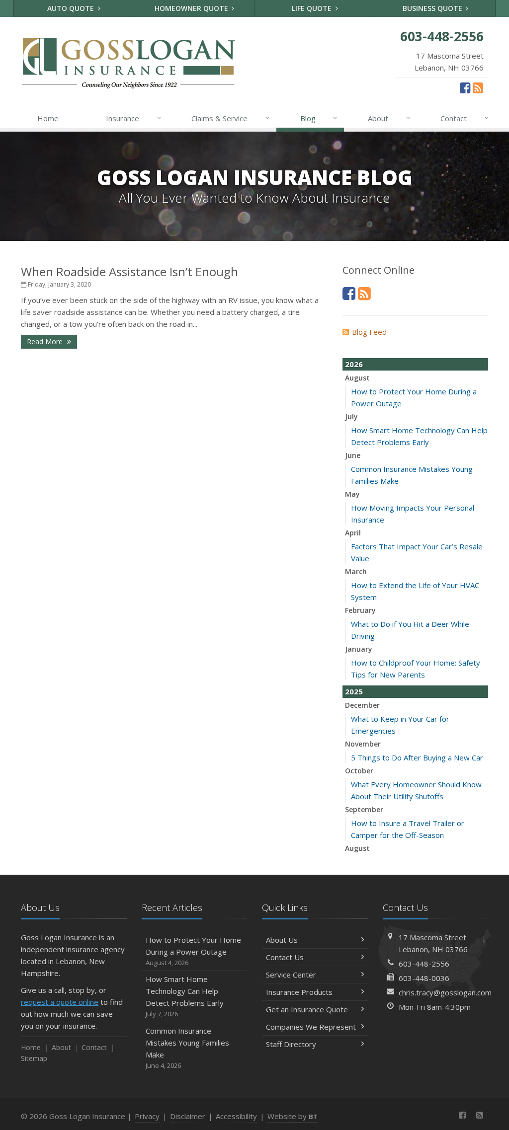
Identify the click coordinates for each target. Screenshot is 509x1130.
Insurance (133, 118)
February (360, 610)
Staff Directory (291, 1044)
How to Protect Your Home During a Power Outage (193, 951)
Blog (319, 118)
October (359, 770)
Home (48, 118)
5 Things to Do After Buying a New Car (417, 757)
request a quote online (59, 1002)
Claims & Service (230, 118)
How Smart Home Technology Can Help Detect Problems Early (185, 996)
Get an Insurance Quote (307, 1009)
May (352, 494)
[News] (478, 87)
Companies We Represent (311, 1027)
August (357, 377)
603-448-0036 (424, 978)
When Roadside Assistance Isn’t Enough (129, 271)
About (389, 118)
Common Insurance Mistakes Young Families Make (187, 1048)
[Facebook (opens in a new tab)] (465, 87)
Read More (46, 341)
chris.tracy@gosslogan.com (445, 992)
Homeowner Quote (192, 8)
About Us (282, 940)
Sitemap (34, 1058)
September (364, 809)
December (362, 705)
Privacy (147, 1116)
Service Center (291, 974)
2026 (354, 364)
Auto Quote (71, 8)
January (358, 649)
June (352, 455)
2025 (354, 691)
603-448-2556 (424, 964)
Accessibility (236, 1116)
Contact (464, 118)
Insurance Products (299, 992)
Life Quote (313, 8)
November (363, 744)
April (353, 532)
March (356, 571)
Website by (292, 1116)
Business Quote (433, 8)
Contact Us (285, 957)
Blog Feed (369, 332)
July (351, 416)
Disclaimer (187, 1116)
